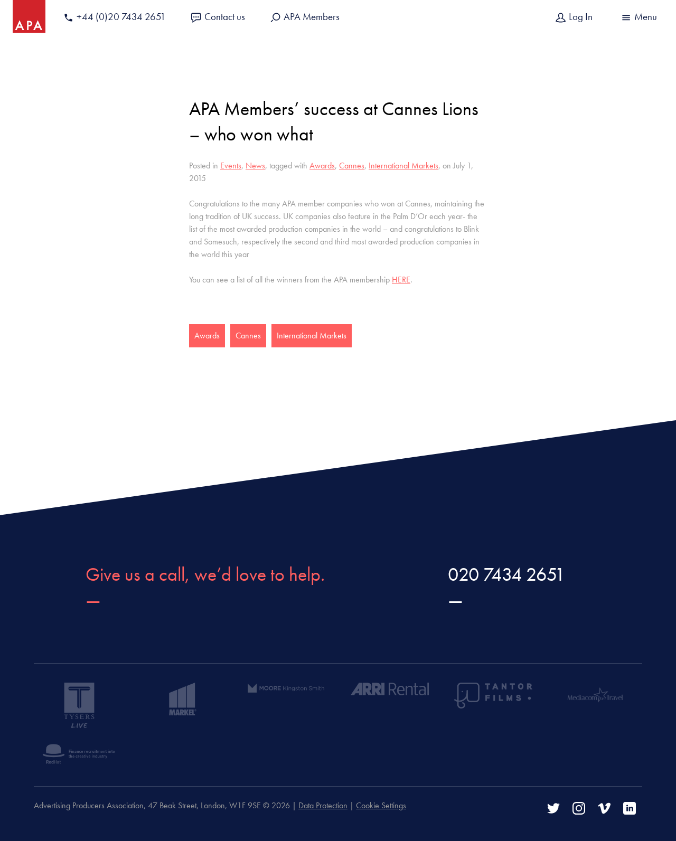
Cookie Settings (381, 805)
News (255, 165)
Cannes (351, 165)
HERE (401, 279)
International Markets (403, 165)
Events (230, 165)
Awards (322, 165)
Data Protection (323, 805)
